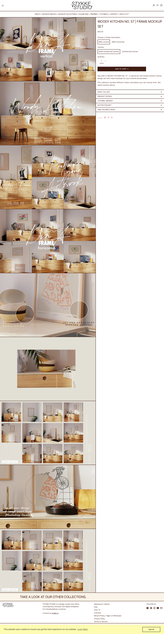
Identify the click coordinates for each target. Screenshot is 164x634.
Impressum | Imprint (102, 604)
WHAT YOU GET (104, 92)
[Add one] (105, 61)
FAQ (95, 607)
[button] (158, 5)
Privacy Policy (99, 619)
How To (97, 610)
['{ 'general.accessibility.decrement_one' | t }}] (98, 61)
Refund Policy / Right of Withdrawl (107, 616)
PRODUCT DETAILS (105, 96)
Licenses (97, 613)
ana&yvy (55, 613)
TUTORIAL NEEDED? (105, 101)
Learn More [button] (82, 629)
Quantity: (101, 57)
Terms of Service (100, 621)
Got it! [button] (151, 629)
